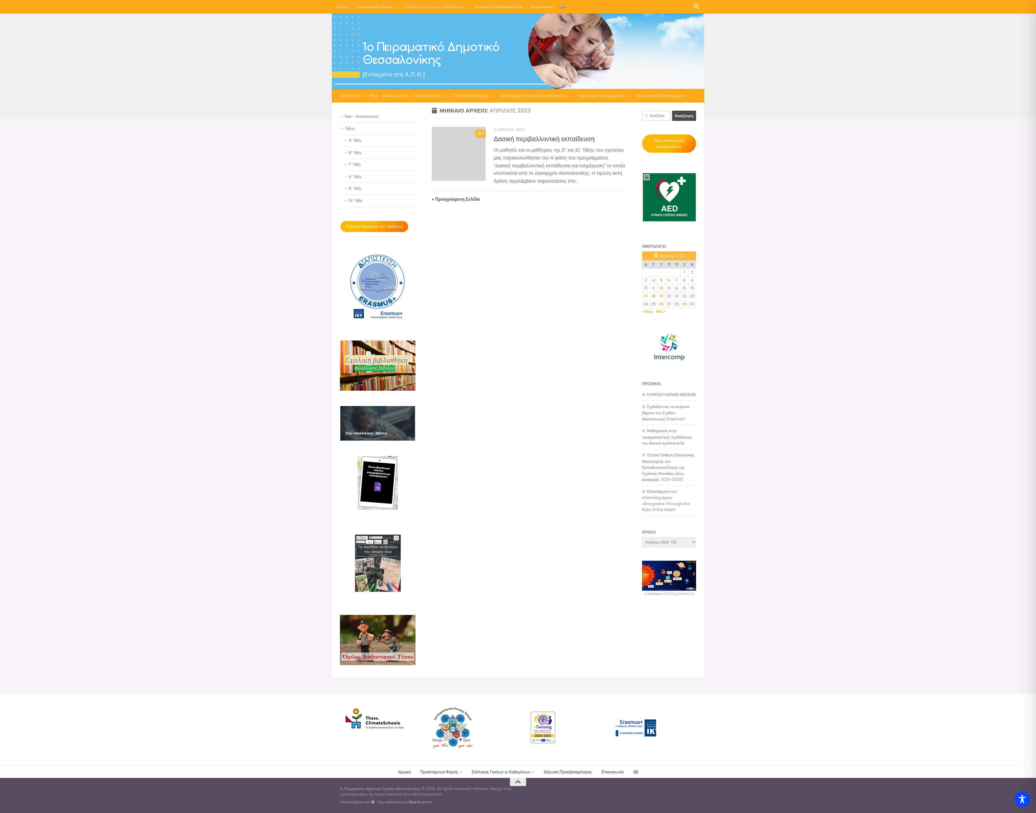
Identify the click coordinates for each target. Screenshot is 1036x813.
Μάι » (661, 311)
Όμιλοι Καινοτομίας (471, 95)
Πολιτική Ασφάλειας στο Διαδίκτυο (374, 226)
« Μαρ (647, 311)
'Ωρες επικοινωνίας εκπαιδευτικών (669, 143)
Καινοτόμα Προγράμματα (602, 95)
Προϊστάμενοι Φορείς (374, 6)
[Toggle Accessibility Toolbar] (1022, 799)
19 (661, 296)
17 (646, 296)
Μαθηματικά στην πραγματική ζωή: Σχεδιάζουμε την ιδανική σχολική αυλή (667, 437)
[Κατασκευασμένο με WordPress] (372, 802)
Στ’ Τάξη (355, 200)
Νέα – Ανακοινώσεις (388, 95)
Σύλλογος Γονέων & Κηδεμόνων (434, 6)
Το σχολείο (349, 95)
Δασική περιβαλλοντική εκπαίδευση (544, 138)
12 (661, 288)
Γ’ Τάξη (355, 164)
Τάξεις (350, 128)
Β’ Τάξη (355, 152)
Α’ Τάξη (355, 140)
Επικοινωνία (541, 6)
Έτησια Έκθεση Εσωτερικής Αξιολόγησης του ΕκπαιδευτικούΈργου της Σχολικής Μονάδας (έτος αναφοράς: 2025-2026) (668, 467)
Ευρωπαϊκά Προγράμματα (660, 95)
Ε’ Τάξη (355, 188)
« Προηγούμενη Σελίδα (456, 199)
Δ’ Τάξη (355, 176)
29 (684, 304)
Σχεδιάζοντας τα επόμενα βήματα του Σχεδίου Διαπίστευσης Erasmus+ (665, 413)
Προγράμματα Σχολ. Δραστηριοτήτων (533, 95)
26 (661, 304)
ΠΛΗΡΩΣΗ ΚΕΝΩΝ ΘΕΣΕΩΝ (671, 394)
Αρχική (342, 6)
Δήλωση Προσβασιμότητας (499, 6)
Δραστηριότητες (428, 95)
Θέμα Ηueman (420, 802)
